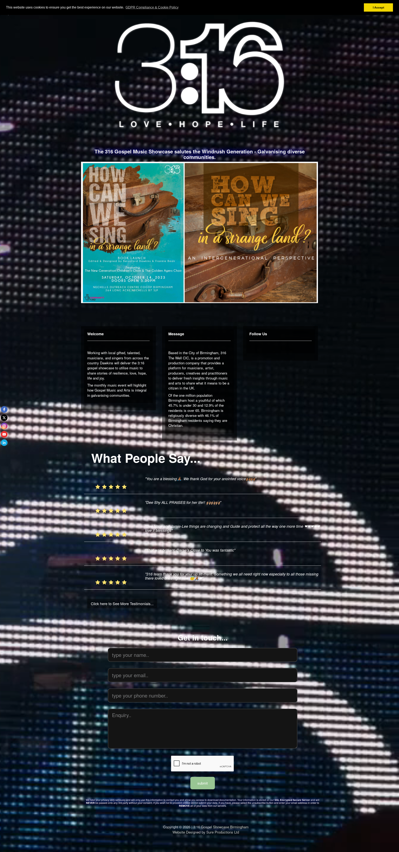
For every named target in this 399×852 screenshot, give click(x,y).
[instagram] (4, 426)
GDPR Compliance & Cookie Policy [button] (152, 7)
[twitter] (4, 417)
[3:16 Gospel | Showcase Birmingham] (199, 74)
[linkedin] (4, 442)
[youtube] (4, 434)
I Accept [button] (378, 7)
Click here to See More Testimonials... (122, 603)
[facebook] (4, 409)
